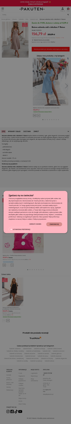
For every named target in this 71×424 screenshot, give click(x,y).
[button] (20, 229)
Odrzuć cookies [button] (35, 224)
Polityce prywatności (39, 219)
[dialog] (35, 212)
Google (36, 212)
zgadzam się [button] (54, 224)
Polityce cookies (27, 219)
